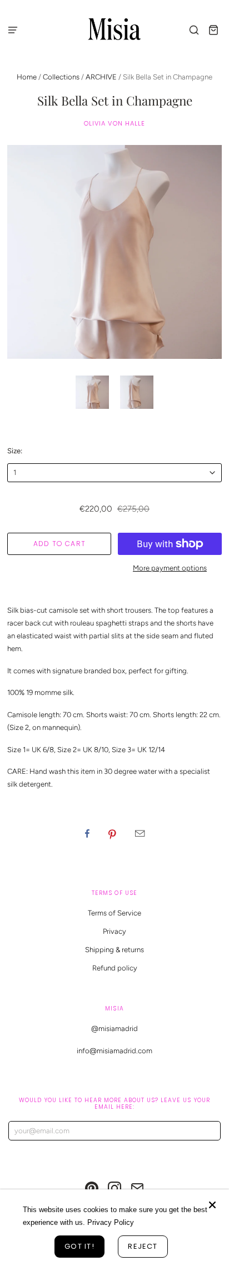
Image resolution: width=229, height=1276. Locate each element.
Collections (61, 77)
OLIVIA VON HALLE (115, 123)
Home (27, 77)
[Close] (212, 1205)
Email (139, 833)
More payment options (170, 568)
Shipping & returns (114, 949)
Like (87, 833)
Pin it (112, 833)
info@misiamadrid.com (114, 1051)
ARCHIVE (101, 77)
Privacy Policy (110, 1222)
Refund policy (114, 968)
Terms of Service (114, 913)
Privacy (114, 931)
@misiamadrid (114, 1028)
